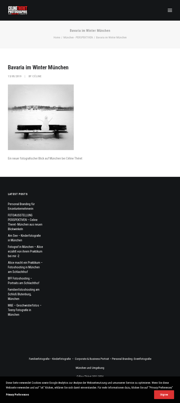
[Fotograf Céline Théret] (17, 10)
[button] (170, 10)
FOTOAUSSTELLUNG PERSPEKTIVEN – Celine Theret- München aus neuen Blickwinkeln (25, 222)
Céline (37, 76)
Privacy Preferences (17, 394)
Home (57, 37)
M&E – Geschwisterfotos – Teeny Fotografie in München (24, 310)
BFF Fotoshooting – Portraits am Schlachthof (23, 281)
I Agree (164, 394)
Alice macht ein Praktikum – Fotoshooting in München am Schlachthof (25, 267)
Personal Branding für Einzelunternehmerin (21, 206)
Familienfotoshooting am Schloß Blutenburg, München (24, 294)
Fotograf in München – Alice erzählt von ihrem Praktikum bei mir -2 (25, 251)
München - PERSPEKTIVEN (78, 37)
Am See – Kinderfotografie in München (24, 238)
